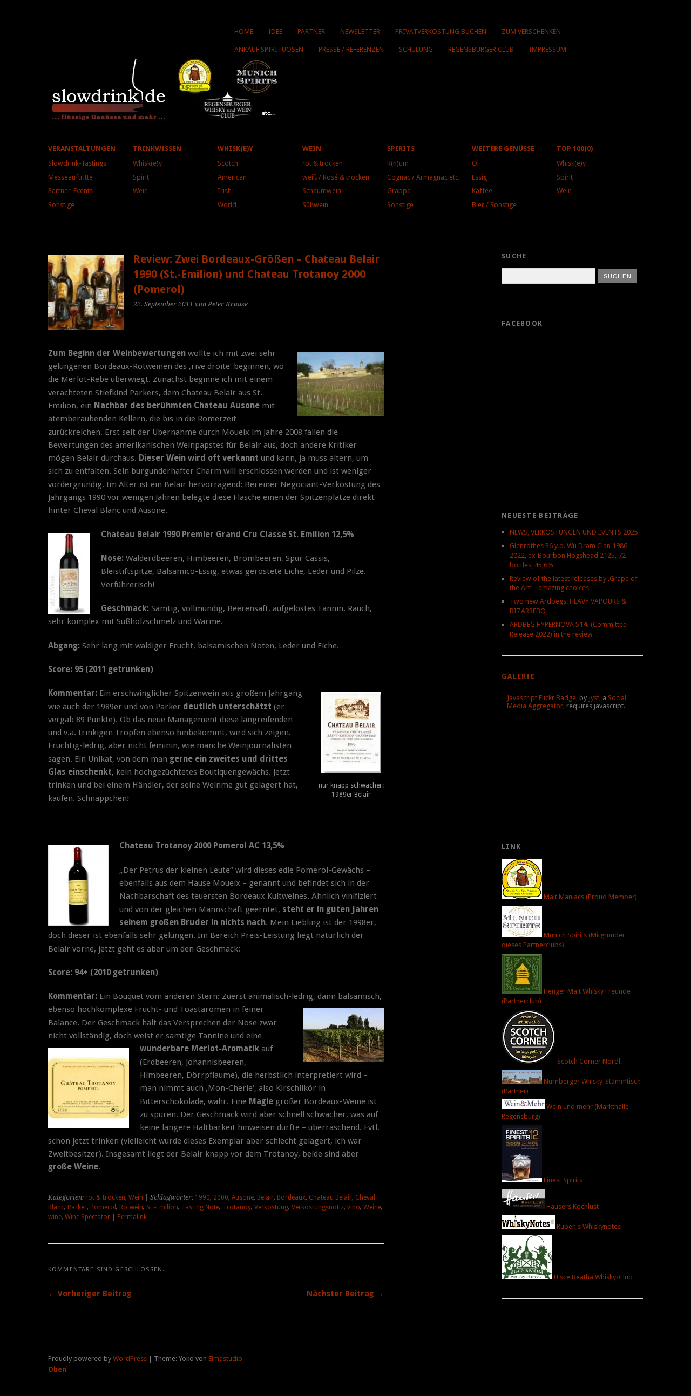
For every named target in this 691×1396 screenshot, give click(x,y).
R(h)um (398, 163)
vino (353, 1207)
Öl (475, 163)
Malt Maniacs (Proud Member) (589, 897)
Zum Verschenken (531, 32)
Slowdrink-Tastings (77, 163)
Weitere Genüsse (503, 149)
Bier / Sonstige (494, 205)
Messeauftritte (70, 177)
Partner (311, 32)
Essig (479, 177)
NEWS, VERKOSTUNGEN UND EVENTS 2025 (574, 532)
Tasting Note (200, 1207)
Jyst (593, 698)
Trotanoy (236, 1207)
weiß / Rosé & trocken (335, 177)
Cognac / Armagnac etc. (423, 177)
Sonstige (61, 205)
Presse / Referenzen (351, 49)
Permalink (132, 1217)
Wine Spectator (87, 1217)
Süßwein (315, 205)
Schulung (416, 49)
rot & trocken (322, 163)
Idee (275, 32)
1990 (202, 1197)
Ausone (243, 1197)
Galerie (518, 676)
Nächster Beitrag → (345, 1293)
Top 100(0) (575, 149)
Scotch (228, 163)
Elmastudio (225, 1358)
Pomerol (103, 1207)
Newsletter (360, 32)
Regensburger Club (481, 49)
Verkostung (271, 1207)
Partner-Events (70, 191)
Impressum (547, 49)
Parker (77, 1207)
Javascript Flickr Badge (541, 698)
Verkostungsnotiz (318, 1207)
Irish (225, 191)
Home (243, 32)
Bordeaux (291, 1197)
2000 (220, 1197)
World (227, 205)
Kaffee (482, 191)
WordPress (130, 1358)
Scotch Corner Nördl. (588, 1061)
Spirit (141, 177)
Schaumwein (321, 191)
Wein (140, 191)
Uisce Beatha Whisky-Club (592, 1277)
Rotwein (131, 1207)
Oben (57, 1369)
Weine (372, 1207)
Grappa (399, 191)
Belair (265, 1197)
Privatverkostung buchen (440, 32)
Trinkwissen (157, 149)
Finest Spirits (562, 1180)
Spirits (401, 149)
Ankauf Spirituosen (268, 49)
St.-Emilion (162, 1207)
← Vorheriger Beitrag (90, 1293)
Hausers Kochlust (572, 1206)
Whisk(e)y (147, 163)
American (232, 177)
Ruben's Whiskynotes (588, 1226)
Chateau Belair (330, 1197)
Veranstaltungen (82, 149)
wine (55, 1217)
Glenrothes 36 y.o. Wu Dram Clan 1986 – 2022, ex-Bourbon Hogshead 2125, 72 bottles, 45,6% (571, 555)
